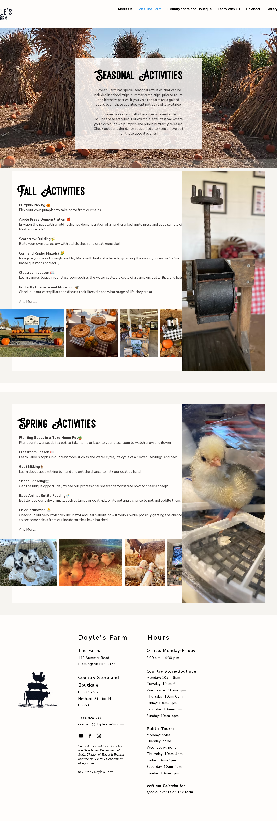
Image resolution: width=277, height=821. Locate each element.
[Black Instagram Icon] (99, 736)
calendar (123, 128)
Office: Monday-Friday (172, 650)
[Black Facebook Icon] (90, 736)
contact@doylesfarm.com (101, 724)
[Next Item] (177, 333)
